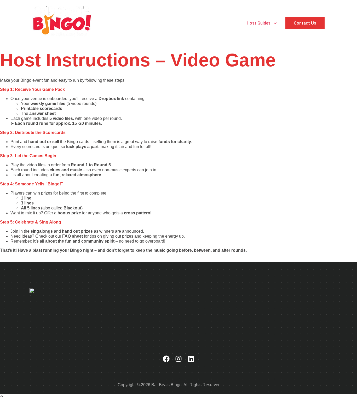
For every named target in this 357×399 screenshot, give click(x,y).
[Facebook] (166, 359)
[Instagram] (178, 359)
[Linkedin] (191, 359)
